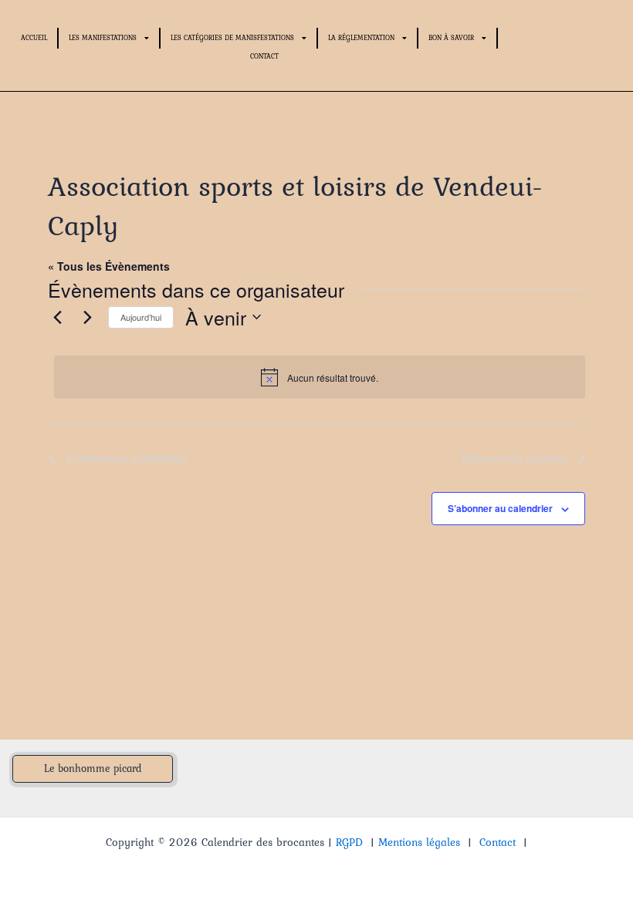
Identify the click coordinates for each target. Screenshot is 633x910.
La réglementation (361, 37)
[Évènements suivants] (87, 317)
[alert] (319, 377)
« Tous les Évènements (109, 266)
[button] (92, 769)
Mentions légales (419, 842)
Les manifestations (103, 37)
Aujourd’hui (140, 317)
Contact (264, 56)
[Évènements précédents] (57, 317)
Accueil (34, 37)
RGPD (349, 842)
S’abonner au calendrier (500, 508)
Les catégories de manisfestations (232, 37)
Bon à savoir (451, 37)
